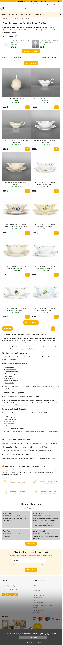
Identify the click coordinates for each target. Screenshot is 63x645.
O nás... (35, 585)
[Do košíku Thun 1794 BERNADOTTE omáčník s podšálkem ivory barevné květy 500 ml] (27, 233)
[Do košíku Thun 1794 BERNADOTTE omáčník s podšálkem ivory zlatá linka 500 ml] (27, 275)
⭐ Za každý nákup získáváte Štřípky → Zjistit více (31, 1)
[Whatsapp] (12, 594)
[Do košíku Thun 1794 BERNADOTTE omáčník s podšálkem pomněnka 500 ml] (56, 317)
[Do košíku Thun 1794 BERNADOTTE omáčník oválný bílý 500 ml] (56, 149)
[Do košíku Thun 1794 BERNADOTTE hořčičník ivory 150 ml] (27, 107)
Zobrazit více (31, 544)
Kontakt (35, 608)
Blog (34, 600)
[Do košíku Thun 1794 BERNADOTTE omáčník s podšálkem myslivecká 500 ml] (27, 317)
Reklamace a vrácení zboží (40, 590)
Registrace (55, 4)
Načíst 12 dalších (30, 322)
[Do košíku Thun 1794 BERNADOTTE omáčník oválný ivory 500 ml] (27, 191)
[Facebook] (4, 594)
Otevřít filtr (30, 63)
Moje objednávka (37, 613)
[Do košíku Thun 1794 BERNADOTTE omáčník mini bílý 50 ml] (56, 107)
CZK (38, 3)
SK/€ (33, 4)
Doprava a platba (37, 593)
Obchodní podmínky (38, 603)
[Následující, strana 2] (53, 328)
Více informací (48, 635)
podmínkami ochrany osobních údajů (38, 565)
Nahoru (8, 328)
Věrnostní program (38, 598)
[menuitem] (9, 14)
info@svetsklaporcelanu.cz (14, 586)
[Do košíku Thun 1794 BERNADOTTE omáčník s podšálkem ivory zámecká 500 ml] (56, 233)
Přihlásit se (31, 570)
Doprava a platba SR (39, 595)
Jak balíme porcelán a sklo (40, 588)
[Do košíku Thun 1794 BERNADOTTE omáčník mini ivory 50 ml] (27, 149)
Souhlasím (34, 637)
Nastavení (29, 642)
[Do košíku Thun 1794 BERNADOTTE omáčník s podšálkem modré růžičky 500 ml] (56, 275)
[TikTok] (16, 594)
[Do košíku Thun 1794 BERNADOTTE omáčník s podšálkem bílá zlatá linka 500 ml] (56, 191)
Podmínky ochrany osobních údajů (42, 605)
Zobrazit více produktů (30, 51)
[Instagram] (8, 594)
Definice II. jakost (38, 610)
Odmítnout (38, 642)
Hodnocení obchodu (31, 504)
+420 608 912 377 (12, 590)
